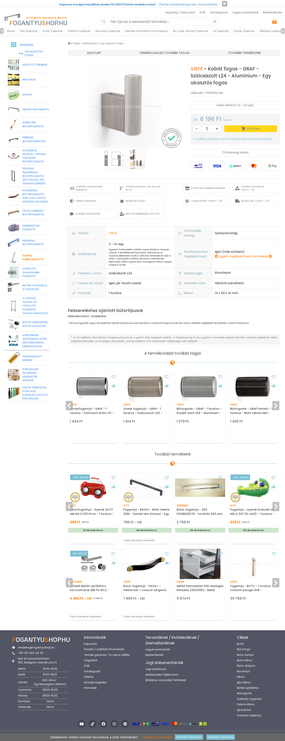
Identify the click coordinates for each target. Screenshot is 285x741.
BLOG (240, 644)
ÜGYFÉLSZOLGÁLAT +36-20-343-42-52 (143, 188)
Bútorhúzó (243, 671)
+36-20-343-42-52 (30, 653)
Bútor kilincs (244, 660)
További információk (157, 737)
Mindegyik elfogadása (220, 737)
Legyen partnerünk (245, 12)
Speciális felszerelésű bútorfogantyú (146, 30)
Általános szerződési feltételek (165, 680)
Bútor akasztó (246, 666)
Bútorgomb (244, 693)
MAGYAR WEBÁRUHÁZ (143, 213)
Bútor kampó (245, 655)
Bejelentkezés (272, 12)
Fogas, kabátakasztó (85, 43)
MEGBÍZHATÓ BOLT (135, 201)
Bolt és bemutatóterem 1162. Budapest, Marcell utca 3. (37, 660)
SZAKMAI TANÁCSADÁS (88, 213)
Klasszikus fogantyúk (107, 30)
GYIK (203, 12)
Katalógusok (219, 12)
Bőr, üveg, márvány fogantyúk (190, 30)
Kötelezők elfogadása (189, 737)
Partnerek (90, 688)
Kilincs (241, 677)
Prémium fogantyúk (79, 30)
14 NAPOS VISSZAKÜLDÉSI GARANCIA (89, 188)
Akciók (11, 30)
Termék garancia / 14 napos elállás (107, 655)
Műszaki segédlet (95, 682)
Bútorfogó (243, 649)
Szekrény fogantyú (249, 699)
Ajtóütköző (244, 710)
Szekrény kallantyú (249, 715)
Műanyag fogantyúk (271, 30)
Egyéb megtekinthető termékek (243, 256)
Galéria (88, 677)
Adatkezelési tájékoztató (162, 675)
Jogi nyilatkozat (155, 669)
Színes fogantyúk (52, 30)
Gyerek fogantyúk (244, 30)
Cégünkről (90, 660)
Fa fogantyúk (221, 30)
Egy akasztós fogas (112, 43)
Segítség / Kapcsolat (180, 12)
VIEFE (197, 69)
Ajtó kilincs (243, 682)
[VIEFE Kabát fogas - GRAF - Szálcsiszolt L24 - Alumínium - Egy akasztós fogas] (124, 106)
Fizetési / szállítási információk (104, 649)
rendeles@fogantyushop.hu (36, 647)
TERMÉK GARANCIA (86, 201)
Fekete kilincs (245, 704)
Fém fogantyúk (28, 30)
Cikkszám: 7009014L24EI (207, 93)
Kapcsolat (90, 644)
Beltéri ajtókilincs (248, 688)
